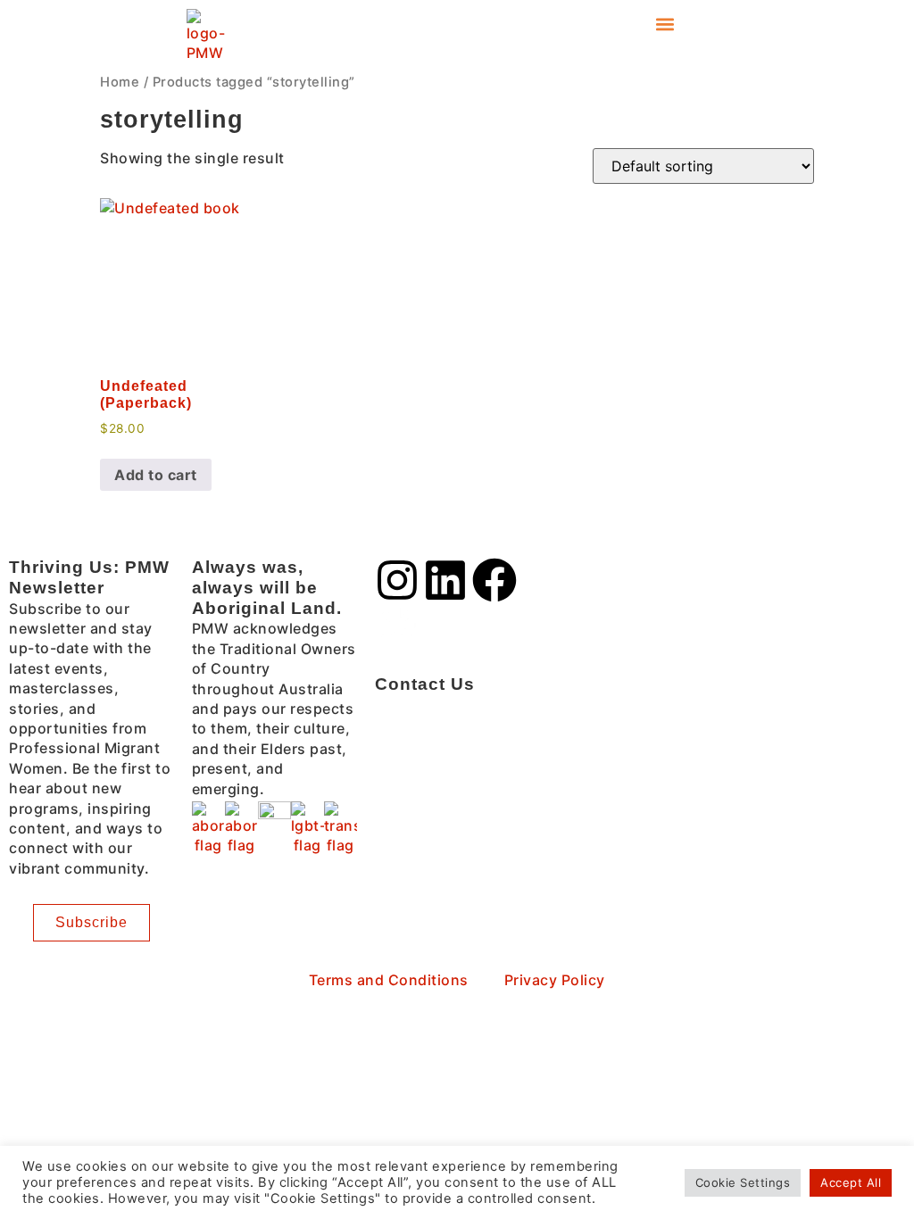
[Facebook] (494, 580)
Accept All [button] (850, 1182)
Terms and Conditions (389, 980)
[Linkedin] (445, 580)
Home (119, 82)
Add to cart (155, 475)
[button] (664, 23)
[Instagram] (397, 580)
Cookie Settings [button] (743, 1182)
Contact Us (425, 684)
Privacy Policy (554, 980)
